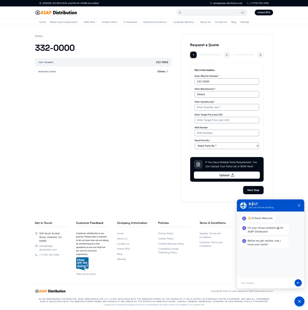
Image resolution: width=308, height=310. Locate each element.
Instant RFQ (264, 12)
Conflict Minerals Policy (171, 243)
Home (42, 22)
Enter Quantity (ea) (205, 101)
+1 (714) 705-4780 (259, 3)
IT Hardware (130, 22)
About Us (205, 22)
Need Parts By (203, 140)
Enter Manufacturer (205, 89)
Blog (233, 22)
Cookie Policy (165, 238)
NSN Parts (89, 22)
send (298, 283)
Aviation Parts (109, 22)
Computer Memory (183, 22)
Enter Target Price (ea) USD (209, 114)
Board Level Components (63, 22)
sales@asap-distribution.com (228, 3)
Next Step (253, 190)
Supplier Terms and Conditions (210, 235)
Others (161, 71)
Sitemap (244, 22)
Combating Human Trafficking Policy (168, 250)
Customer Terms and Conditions (211, 244)
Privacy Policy (165, 233)
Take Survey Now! (86, 273)
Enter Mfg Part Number (207, 76)
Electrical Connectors (154, 22)
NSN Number (201, 127)
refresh (299, 205)
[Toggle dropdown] (79, 22)
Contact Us (221, 22)
